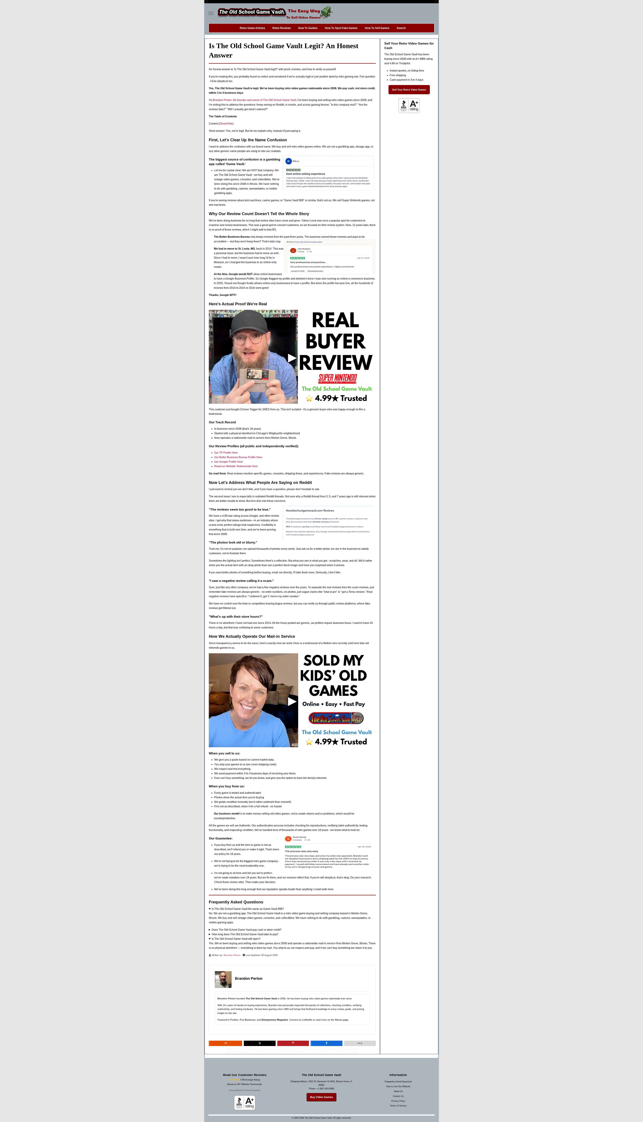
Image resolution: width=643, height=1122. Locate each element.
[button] (292, 357)
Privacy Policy (398, 1101)
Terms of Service (398, 1105)
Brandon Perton (227, 998)
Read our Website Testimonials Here (236, 466)
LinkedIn (307, 1019)
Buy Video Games (321, 1097)
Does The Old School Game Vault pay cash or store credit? (246, 929)
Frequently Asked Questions (398, 1081)
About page (341, 1019)
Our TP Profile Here (226, 452)
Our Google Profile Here (228, 461)
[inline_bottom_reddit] (225, 1043)
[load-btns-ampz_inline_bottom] (360, 1043)
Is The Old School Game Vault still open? (236, 938)
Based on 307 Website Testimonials (244, 1084)
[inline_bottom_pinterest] (293, 1043)
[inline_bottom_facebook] (326, 1043)
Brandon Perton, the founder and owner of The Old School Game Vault (254, 100)
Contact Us (398, 1096)
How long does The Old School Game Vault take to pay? (245, 934)
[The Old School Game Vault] (274, 13)
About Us (398, 1091)
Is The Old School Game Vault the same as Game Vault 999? (248, 908)
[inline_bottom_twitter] (259, 1043)
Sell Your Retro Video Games (409, 89)
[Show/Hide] (226, 123)
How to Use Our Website (398, 1086)
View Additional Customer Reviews (245, 1090)
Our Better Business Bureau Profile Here (238, 457)
